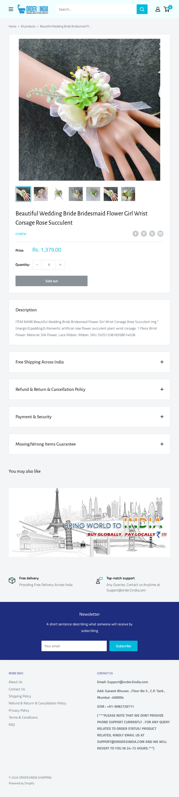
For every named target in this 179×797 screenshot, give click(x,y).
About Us (15, 681)
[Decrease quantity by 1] (37, 264)
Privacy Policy (19, 710)
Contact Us (17, 689)
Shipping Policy (20, 696)
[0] (166, 9)
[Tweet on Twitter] (152, 233)
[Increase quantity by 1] (60, 264)
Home (12, 26)
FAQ (12, 724)
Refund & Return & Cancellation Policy (37, 703)
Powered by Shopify (21, 783)
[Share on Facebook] (136, 233)
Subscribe (123, 646)
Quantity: (22, 264)
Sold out (51, 281)
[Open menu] (11, 9)
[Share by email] (160, 233)
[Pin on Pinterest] (144, 233)
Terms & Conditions (23, 717)
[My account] (158, 9)
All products (28, 26)
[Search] (142, 9)
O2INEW (20, 233)
